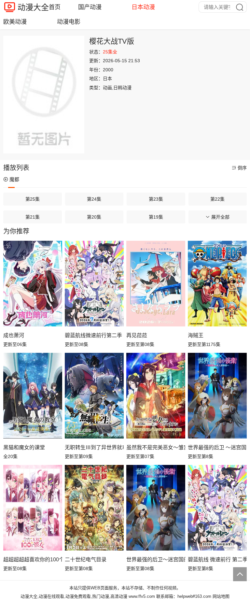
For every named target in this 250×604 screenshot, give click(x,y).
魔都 (14, 179)
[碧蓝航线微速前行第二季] (94, 283)
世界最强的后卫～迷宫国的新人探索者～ (155, 559)
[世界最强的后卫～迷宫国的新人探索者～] (155, 507)
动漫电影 (68, 22)
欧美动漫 (15, 22)
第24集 (94, 199)
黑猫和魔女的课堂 (24, 447)
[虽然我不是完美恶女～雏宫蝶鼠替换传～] (155, 395)
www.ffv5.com (142, 596)
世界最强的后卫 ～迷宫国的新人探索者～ (217, 447)
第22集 (217, 199)
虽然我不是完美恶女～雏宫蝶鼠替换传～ (155, 447)
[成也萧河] (32, 283)
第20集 (94, 217)
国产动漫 (90, 7)
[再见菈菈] (155, 283)
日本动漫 (143, 7)
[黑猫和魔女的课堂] (32, 395)
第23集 (156, 199)
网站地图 (221, 596)
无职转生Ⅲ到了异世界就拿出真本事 (94, 447)
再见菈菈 (136, 335)
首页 (55, 7)
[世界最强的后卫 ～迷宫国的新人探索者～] (217, 395)
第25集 (32, 199)
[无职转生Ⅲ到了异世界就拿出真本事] (94, 395)
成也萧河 (13, 335)
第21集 (32, 217)
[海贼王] (217, 283)
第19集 (156, 217)
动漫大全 (33, 7)
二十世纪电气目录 (85, 559)
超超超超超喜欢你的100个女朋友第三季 (32, 559)
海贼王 (195, 335)
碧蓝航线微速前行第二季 (93, 335)
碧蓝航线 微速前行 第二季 (217, 559)
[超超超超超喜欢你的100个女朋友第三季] (32, 507)
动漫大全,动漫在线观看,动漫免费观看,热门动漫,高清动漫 (74, 596)
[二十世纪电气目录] (94, 507)
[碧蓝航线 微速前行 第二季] (217, 507)
